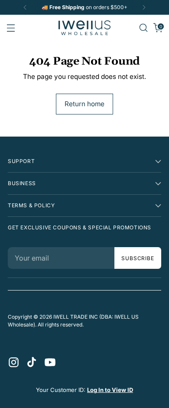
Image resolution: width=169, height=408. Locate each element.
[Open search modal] (143, 28)
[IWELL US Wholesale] (84, 27)
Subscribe (137, 258)
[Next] (143, 7)
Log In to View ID (110, 389)
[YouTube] (49, 361)
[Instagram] (13, 361)
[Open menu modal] (10, 28)
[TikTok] (31, 361)
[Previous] (25, 7)
